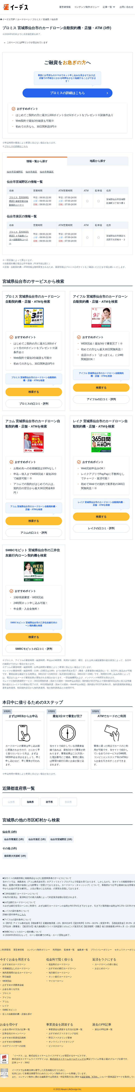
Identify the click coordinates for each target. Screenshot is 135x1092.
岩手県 (49, 802)
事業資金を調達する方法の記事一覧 (65, 1029)
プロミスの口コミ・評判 (33, 403)
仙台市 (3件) (9, 831)
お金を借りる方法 (10, 989)
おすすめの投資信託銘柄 (14, 1037)
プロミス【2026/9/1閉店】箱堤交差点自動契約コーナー (19, 201)
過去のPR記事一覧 (103, 1029)
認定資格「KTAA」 (90, 1077)
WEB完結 (6, 981)
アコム (5, 1001)
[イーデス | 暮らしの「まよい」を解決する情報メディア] (15, 9)
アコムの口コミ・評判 (34, 532)
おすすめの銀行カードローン (62, 968)
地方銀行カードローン (59, 972)
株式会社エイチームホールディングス (68, 1059)
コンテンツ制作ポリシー (86, 7)
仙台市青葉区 (47, 171)
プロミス (36, 19)
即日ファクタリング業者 (60, 1037)
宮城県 (46, 19)
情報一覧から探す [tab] (37, 161)
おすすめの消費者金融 (13, 985)
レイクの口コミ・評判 (101, 528)
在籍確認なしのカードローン (16, 968)
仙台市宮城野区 (15, 171)
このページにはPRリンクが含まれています (27, 42)
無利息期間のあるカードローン (17, 972)
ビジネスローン (56, 1046)
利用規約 (57, 950)
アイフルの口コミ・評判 (101, 399)
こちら (23, 914)
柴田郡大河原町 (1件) (15, 856)
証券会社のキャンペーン (14, 1033)
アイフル (6, 997)
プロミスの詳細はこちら (67, 93)
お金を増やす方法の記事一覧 (16, 1029)
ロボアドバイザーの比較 (14, 1046)
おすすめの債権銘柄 (11, 1042)
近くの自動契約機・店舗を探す (17, 1014)
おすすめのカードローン (14, 964)
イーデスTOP (8, 19)
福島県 (30, 802)
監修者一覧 (69, 950)
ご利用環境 (5, 950)
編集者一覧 (82, 950)
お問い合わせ (126, 7)
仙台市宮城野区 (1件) (61, 839)
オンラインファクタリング (61, 1042)
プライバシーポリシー (101, 950)
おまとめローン (102, 968)
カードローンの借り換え (106, 964)
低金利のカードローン (59, 964)
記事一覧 (107, 7)
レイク (5, 1006)
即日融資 (6, 976)
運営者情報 (65, 7)
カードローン (23, 19)
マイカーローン (56, 981)
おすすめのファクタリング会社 (63, 1033)
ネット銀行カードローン (60, 976)
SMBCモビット (9, 1010)
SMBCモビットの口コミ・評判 (33, 648)
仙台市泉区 (31, 171)
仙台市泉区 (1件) (37, 839)
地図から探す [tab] (98, 160)
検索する (33, 391)
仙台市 (55, 19)
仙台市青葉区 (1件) (14, 839)
